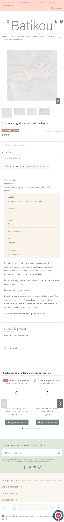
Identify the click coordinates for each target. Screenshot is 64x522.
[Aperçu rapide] (28, 395)
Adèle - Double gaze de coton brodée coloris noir (17, 410)
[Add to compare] (52, 507)
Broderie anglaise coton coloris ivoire (47, 410)
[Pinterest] (10, 152)
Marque (7, 335)
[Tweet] (6, 152)
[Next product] (61, 38)
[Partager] (3, 152)
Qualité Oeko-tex (20, 335)
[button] (22, 428)
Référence (50, 131)
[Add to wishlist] (59, 507)
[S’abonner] (59, 452)
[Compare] (28, 383)
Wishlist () (57, 8)
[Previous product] (60, 38)
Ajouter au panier (18, 422)
